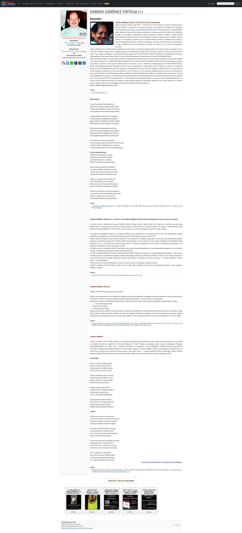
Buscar (238, 3)
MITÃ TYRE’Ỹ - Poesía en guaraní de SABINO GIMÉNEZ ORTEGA (130, 491)
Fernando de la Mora (68, 51)
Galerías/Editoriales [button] (50, 3)
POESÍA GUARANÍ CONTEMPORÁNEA (111, 470)
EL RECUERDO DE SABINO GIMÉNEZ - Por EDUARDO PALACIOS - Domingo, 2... (73, 491)
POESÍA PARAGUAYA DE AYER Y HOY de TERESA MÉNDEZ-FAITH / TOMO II (115, 323)
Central (77, 51)
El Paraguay (94, 3)
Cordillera (72, 43)
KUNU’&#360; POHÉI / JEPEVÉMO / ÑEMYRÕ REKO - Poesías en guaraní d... (111, 491)
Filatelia (77, 3)
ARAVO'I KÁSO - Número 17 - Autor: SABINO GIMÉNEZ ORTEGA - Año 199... (92, 491)
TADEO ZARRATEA (101, 85)
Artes (19, 3)
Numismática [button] (60, 3)
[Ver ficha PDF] (61, 64)
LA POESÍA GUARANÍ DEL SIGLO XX (103, 206)
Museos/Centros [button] (39, 3)
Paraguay (78, 43)
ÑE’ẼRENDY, (96, 470)
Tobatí (66, 43)
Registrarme (103, 3)
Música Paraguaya (85, 3)
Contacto (90, 528)
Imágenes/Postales (70, 3)
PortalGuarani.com (73, 528)
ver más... (74, 512)
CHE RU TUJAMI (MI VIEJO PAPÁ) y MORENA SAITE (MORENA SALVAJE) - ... (149, 491)
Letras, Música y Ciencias (28, 3)
